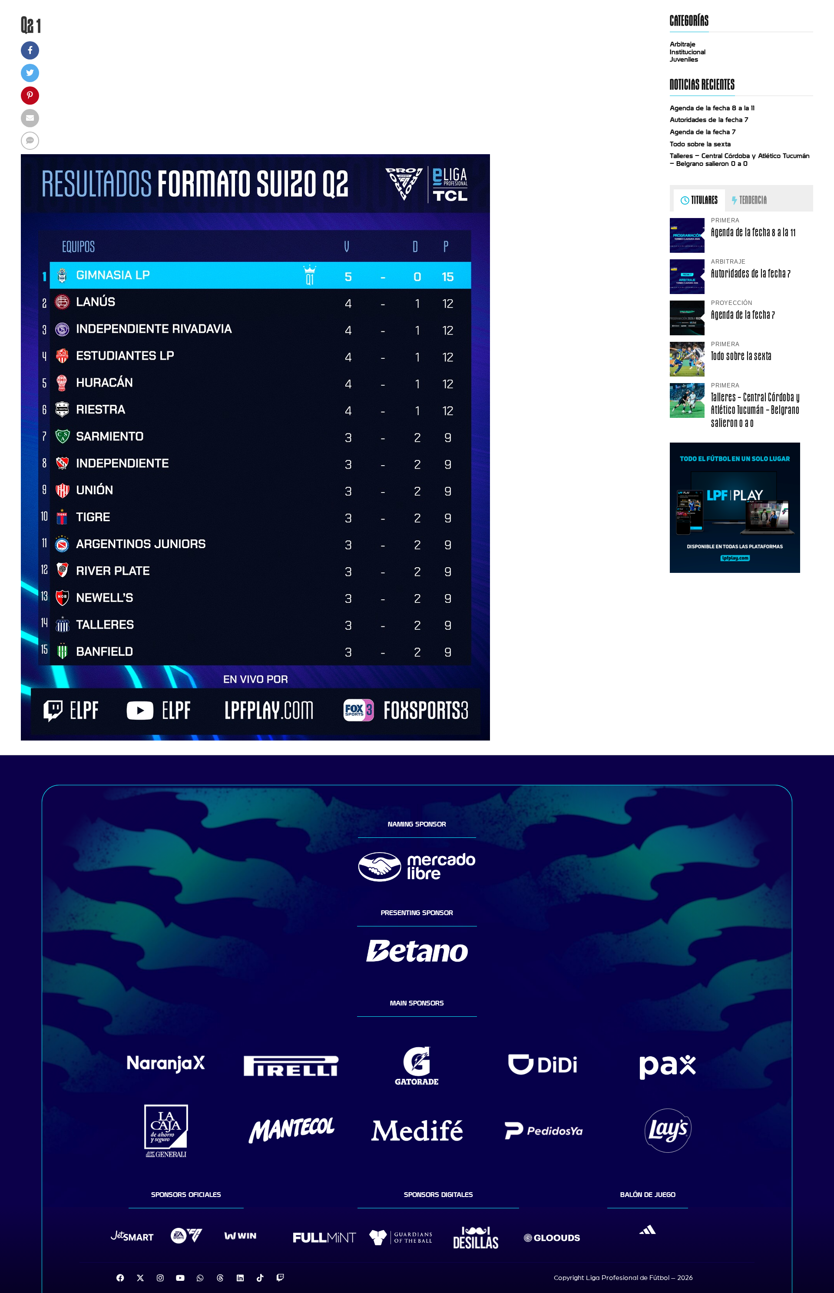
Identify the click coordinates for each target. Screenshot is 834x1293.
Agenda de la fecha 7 (703, 132)
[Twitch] (280, 1278)
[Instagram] (160, 1278)
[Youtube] (180, 1278)
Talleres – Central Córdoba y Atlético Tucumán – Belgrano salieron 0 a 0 (740, 159)
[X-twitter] (140, 1278)
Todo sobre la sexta (700, 144)
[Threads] (220, 1278)
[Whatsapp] (200, 1278)
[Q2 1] (255, 738)
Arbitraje (682, 44)
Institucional (687, 52)
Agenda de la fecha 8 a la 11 (712, 108)
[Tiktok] (260, 1278)
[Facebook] (120, 1278)
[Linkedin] (240, 1278)
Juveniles (684, 59)
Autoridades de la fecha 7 (709, 119)
